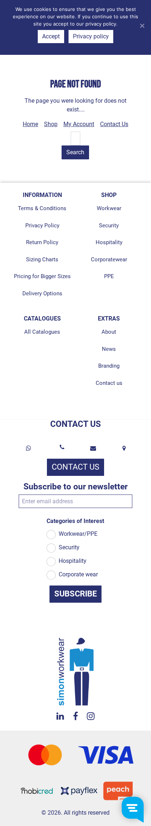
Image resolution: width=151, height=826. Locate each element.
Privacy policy (91, 36)
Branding (108, 366)
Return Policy (42, 242)
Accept (51, 36)
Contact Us (114, 124)
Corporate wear (78, 574)
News (109, 349)
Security (109, 225)
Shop (51, 124)
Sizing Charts (42, 259)
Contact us (109, 383)
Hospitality (109, 242)
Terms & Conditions (42, 208)
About (109, 332)
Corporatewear (109, 259)
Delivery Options (42, 293)
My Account (78, 124)
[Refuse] (142, 25)
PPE (109, 276)
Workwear (109, 208)
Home (30, 124)
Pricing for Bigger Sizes (42, 276)
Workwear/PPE (78, 533)
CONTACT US (75, 466)
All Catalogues (42, 332)
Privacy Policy (42, 225)
